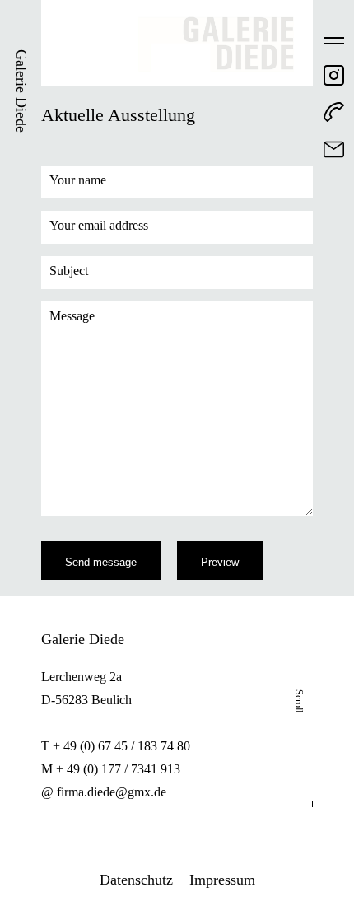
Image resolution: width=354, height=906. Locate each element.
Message (72, 316)
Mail (334, 149)
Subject (68, 271)
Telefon (334, 112)
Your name (77, 180)
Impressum (222, 879)
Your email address (98, 225)
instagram (334, 75)
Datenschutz (136, 879)
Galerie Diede (21, 91)
